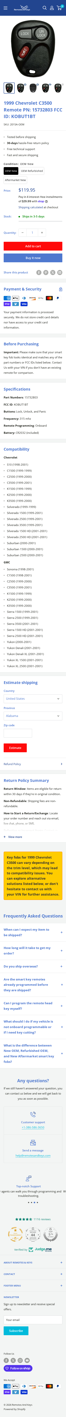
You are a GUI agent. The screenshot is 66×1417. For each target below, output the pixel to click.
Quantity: (10, 232)
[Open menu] (5, 8)
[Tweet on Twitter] (52, 272)
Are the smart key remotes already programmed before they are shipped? (26, 984)
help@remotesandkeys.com (33, 1155)
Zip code (9, 725)
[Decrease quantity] (22, 232)
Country (9, 691)
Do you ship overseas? (21, 966)
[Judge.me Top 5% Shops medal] (50, 1234)
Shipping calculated (31, 207)
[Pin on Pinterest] (45, 272)
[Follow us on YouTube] (27, 1360)
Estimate (15, 748)
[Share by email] (59, 272)
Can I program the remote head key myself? (28, 1006)
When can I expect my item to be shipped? (26, 932)
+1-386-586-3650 (33, 1127)
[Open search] (45, 8)
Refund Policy (12, 764)
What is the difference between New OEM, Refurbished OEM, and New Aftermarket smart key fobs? (29, 1053)
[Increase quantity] (42, 232)
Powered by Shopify (14, 1409)
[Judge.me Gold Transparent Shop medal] (15, 1234)
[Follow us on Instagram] (20, 1360)
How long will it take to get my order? (27, 950)
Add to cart (33, 246)
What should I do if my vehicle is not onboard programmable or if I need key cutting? (28, 1026)
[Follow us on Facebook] (6, 1360)
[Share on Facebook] (38, 272)
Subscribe (16, 1331)
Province (9, 708)
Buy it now (33, 258)
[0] (59, 8)
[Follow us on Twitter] (13, 1360)
